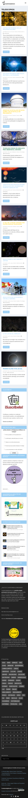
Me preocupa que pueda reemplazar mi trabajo (14, 445)
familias (10, 683)
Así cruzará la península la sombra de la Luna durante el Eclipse (16, 540)
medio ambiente (6, 692)
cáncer (20, 671)
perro (8, 698)
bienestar (10, 665)
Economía (15, 558)
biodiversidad (19, 665)
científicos (5, 671)
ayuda (4, 665)
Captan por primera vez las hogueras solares (12, 28)
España (18, 301)
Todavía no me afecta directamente (12, 442)
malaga (14, 689)
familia (4, 683)
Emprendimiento (6, 773)
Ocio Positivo (13, 773)
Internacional (20, 31)
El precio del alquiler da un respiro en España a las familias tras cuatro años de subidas (16, 555)
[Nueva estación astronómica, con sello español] (14, 287)
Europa (18, 336)
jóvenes (21, 686)
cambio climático (7, 668)
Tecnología (22, 152)
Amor (8, 662)
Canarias (14, 115)
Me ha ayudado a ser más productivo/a (13, 434)
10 (3, 735)
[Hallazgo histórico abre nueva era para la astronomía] (14, 64)
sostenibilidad (15, 701)
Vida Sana (19, 771)
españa (4, 680)
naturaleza (11, 695)
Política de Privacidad (19, 783)
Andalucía (14, 152)
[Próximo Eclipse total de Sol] (14, 359)
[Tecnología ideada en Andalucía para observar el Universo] (14, 138)
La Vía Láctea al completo (11, 333)
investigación (13, 686)
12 (10, 735)
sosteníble (5, 704)
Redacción (6, 31)
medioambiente (17, 692)
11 (6, 735)
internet (4, 686)
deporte (4, 674)
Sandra (5, 263)
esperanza (11, 680)
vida (20, 704)
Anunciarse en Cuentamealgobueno (14, 618)
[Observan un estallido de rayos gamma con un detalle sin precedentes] (14, 100)
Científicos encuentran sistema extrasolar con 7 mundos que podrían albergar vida (14, 186)
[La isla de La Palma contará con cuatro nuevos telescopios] (14, 213)
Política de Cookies (5, 785)
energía (13, 677)
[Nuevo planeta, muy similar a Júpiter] (14, 249)
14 (17, 735)
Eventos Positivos (6, 774)
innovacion (18, 683)
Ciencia (16, 31)
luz (3, 689)
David (5, 77)
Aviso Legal (10, 783)
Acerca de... (4, 783)
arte (20, 662)
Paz (3, 698)
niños (18, 695)
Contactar (3, 778)
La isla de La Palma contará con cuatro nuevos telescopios (14, 223)
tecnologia (14, 704)
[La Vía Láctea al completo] (14, 324)
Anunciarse (9, 778)
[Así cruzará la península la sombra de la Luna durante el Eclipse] (4, 541)
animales (14, 662)
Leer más (6, 51)
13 (14, 735)
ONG (23, 695)
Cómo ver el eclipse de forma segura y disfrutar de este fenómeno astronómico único (16, 547)
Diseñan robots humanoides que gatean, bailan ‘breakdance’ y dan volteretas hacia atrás (15, 527)
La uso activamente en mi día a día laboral (13, 449)
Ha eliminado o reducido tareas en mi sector (14, 438)
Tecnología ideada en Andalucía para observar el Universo (14, 149)
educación (21, 674)
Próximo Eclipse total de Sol (12, 368)
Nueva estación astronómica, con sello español (13, 298)
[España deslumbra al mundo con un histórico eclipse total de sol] (4, 534)
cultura (13, 671)
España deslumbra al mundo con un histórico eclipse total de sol (15, 534)
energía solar (22, 677)
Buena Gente (13, 771)
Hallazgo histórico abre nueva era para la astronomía (13, 74)
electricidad (5, 677)
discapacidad (12, 674)
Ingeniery (11, 794)
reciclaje (14, 698)
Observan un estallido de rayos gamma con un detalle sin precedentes (14, 112)
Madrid (8, 689)
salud (20, 698)
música (4, 695)
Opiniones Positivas (21, 773)
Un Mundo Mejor (5, 771)
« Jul (2, 748)
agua (3, 662)
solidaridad (5, 701)
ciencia (16, 668)
